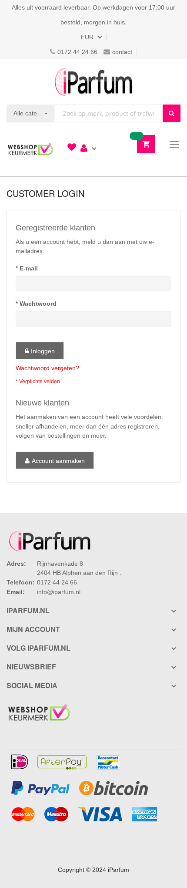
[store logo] (93, 82)
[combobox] (108, 113)
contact (122, 51)
